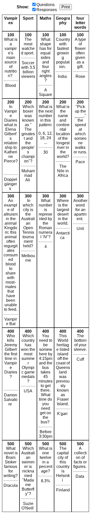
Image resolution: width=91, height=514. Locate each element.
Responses (46, 10)
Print (65, 7)
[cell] (10, 64)
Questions (45, 5)
